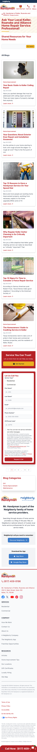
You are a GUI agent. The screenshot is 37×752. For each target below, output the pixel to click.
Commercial (11, 385)
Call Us (28, 9)
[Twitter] (7, 597)
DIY (4, 483)
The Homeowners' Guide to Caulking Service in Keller (15, 328)
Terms (24, 453)
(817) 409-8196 (12, 581)
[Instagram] (21, 597)
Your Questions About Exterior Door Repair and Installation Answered (17, 137)
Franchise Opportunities (10, 644)
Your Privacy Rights (11, 717)
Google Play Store (19, 562)
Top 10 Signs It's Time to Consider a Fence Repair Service (18, 279)
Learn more (7, 103)
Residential (11, 381)
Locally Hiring (6, 673)
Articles (4, 655)
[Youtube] (12, 597)
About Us (5, 631)
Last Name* (8, 396)
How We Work (7, 622)
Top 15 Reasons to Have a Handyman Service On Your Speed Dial (15, 185)
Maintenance (8, 488)
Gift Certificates (7, 668)
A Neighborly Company (10, 635)
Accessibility (5, 710)
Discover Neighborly (17, 540)
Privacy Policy (6, 706)
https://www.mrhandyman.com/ (18, 446)
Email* (7, 404)
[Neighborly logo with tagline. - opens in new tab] (28, 498)
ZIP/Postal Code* (10, 421)
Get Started (20, 9)
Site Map (5, 677)
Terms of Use (6, 702)
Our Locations (7, 664)
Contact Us (6, 627)
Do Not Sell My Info (7, 713)
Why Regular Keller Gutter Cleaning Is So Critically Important (15, 234)
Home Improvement (9, 82)
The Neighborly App (9, 639)
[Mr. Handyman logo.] (9, 499)
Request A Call (18, 459)
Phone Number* (10, 413)
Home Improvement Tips (10, 660)
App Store (19, 556)
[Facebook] (3, 597)
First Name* (8, 388)
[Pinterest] (16, 597)
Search (31, 46)
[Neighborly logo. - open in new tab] (6, 1)
